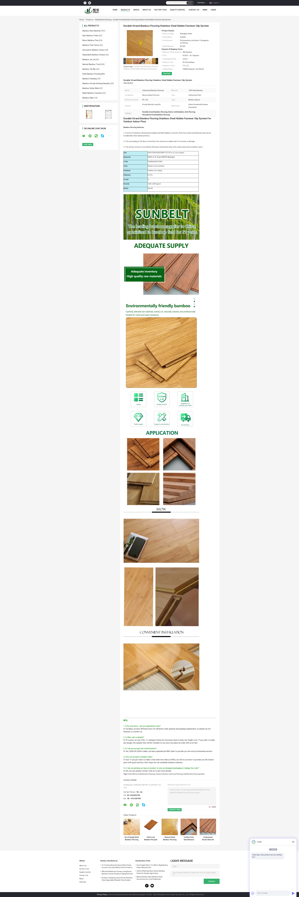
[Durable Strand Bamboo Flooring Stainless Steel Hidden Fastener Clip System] (139, 43)
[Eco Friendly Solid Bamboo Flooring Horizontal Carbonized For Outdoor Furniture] (131, 827)
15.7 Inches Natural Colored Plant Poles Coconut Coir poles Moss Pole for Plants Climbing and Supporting (117, 866)
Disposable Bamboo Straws (93, 55)
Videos (136, 10)
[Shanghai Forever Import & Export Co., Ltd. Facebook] (85, 2)
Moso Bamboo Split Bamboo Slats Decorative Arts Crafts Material (150, 878)
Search (190, 3)
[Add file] (252, 893)
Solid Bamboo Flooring (103, 20)
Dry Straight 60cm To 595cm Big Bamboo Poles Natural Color (152, 866)
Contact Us (194, 10)
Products (125, 10)
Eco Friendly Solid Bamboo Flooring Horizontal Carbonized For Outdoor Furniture (132, 838)
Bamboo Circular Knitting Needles (96, 83)
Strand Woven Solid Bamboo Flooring (141, 774)
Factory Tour (160, 10)
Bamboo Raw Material (91, 31)
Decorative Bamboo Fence (93, 50)
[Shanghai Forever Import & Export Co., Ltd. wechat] (98, 136)
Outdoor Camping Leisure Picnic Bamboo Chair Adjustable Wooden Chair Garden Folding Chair (117, 879)
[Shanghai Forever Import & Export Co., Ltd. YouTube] (89, 2)
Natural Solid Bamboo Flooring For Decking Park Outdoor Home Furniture (169, 838)
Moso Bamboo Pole (90, 40)
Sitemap (82, 882)
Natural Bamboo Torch (91, 64)
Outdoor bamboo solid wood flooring (168, 774)
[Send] (293, 893)
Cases (213, 10)
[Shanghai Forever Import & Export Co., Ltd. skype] (104, 136)
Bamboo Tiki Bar (89, 69)
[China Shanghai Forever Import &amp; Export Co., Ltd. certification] (89, 114)
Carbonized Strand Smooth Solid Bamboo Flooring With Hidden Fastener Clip (207, 838)
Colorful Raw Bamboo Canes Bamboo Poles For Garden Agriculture (151, 872)
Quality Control (177, 10)
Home (115, 10)
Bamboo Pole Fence (90, 45)
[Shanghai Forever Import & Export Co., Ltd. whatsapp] (91, 136)
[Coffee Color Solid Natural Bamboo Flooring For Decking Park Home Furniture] (189, 827)
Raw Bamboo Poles (90, 35)
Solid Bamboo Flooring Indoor (194, 774)
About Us (147, 10)
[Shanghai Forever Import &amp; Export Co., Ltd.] (92, 10)
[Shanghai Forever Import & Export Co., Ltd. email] (85, 136)
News (205, 10)
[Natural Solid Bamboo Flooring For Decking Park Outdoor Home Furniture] (170, 827)
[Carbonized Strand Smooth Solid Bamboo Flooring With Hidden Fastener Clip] (208, 827)
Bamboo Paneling (89, 79)
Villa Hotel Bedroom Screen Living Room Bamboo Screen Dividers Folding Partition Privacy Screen (117, 872)
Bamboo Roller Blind (90, 88)
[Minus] (293, 841)
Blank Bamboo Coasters (92, 93)
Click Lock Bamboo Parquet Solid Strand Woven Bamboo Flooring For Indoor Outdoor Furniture (150, 838)
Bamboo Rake (88, 98)
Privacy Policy (102, 894)
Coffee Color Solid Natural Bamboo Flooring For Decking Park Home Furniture (189, 838)
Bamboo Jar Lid (88, 59)
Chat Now (201, 3)
